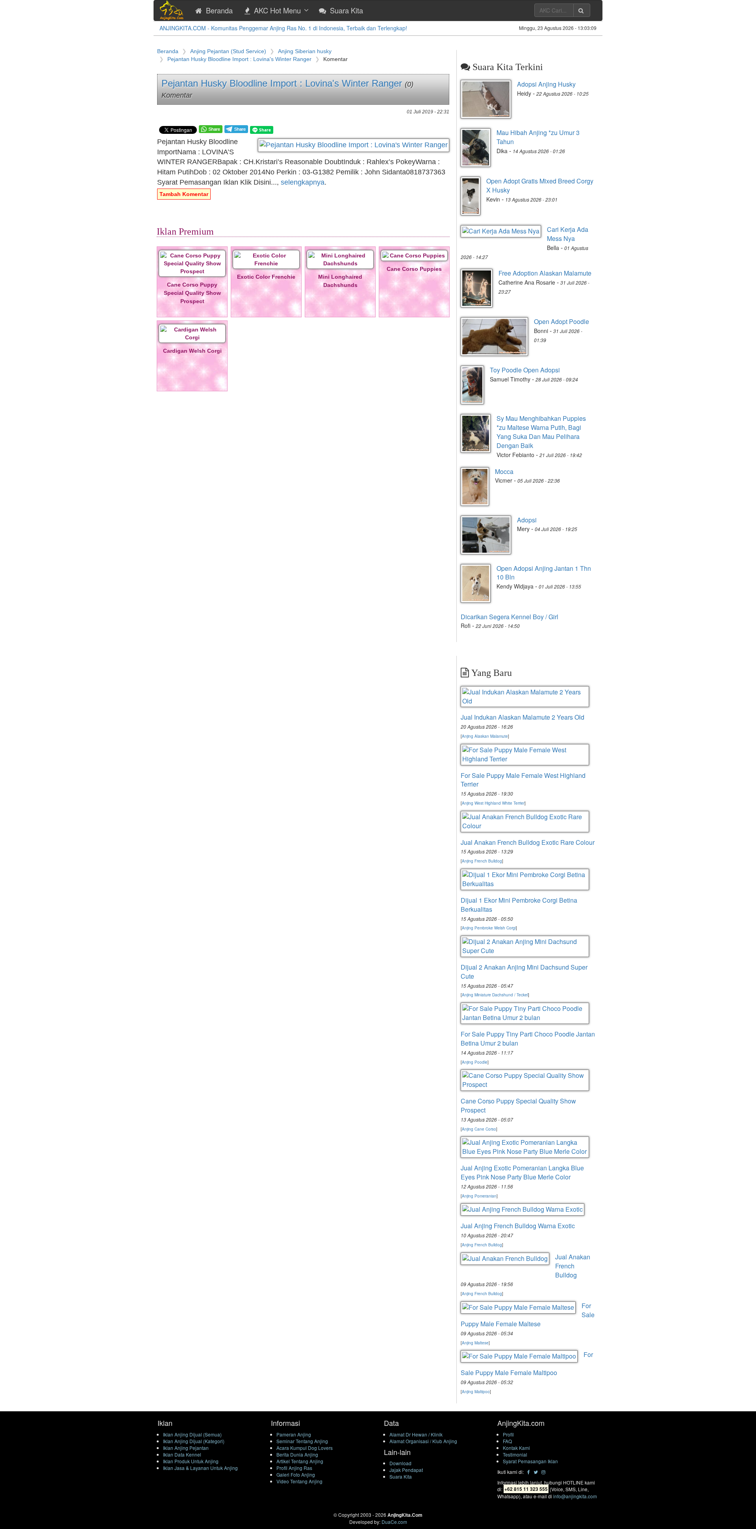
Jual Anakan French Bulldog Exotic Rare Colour (528, 842)
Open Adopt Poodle (561, 321)
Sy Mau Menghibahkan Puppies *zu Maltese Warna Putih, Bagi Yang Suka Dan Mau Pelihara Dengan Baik (541, 432)
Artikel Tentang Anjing (299, 1461)
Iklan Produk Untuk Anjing (191, 1461)
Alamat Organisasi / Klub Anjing (423, 1441)
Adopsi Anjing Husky (546, 84)
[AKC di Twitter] (536, 1471)
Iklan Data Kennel (182, 1454)
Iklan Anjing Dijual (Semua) (192, 1434)
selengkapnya (302, 182)
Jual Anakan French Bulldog (572, 1265)
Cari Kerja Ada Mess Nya (567, 234)
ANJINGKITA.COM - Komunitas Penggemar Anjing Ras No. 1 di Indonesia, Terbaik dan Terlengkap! (283, 28)
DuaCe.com (394, 1521)
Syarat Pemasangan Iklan (530, 1461)
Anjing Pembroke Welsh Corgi (489, 928)
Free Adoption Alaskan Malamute (544, 273)
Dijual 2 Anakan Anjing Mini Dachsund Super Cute (524, 972)
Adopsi (527, 519)
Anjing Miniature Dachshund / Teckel (495, 995)
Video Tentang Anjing (299, 1481)
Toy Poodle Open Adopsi (525, 369)
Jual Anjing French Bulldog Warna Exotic (518, 1225)
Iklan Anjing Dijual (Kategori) (193, 1441)
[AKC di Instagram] (543, 1471)
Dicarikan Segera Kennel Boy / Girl (509, 616)
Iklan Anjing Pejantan (186, 1447)
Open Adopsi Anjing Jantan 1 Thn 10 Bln (544, 573)
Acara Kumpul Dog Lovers (304, 1447)
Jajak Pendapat (406, 1469)
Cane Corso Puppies (414, 269)
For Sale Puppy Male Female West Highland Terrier (523, 780)
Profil (508, 1434)
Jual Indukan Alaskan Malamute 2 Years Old (522, 717)
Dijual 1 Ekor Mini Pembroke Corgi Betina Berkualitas (519, 905)
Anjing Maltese (475, 1343)
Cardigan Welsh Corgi (192, 351)
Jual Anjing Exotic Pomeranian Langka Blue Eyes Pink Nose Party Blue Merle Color (522, 1172)
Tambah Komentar (183, 194)
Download (400, 1463)
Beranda (167, 51)
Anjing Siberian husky (305, 51)
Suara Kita (400, 1476)
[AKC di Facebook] (528, 1471)
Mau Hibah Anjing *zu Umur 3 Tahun (538, 137)
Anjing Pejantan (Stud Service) (228, 51)
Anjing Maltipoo (476, 1391)
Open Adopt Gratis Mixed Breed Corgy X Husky (539, 185)
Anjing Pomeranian (479, 1196)
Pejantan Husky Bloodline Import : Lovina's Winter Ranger (239, 59)
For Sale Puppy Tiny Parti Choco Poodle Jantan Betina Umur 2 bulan (528, 1038)
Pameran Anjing (293, 1434)
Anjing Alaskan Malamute (485, 736)
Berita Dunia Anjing (297, 1454)
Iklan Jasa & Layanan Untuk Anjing (200, 1467)
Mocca (504, 471)
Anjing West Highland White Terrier (493, 803)
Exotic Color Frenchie (266, 277)
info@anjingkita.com (575, 1496)
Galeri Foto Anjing (295, 1474)
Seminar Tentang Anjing (302, 1441)
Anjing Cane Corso (479, 1129)
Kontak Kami (516, 1447)
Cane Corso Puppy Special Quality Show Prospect (192, 292)
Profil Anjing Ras (294, 1467)
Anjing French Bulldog (482, 861)
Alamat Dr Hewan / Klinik (416, 1434)
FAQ (507, 1441)
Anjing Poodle (474, 1062)
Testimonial (515, 1454)
